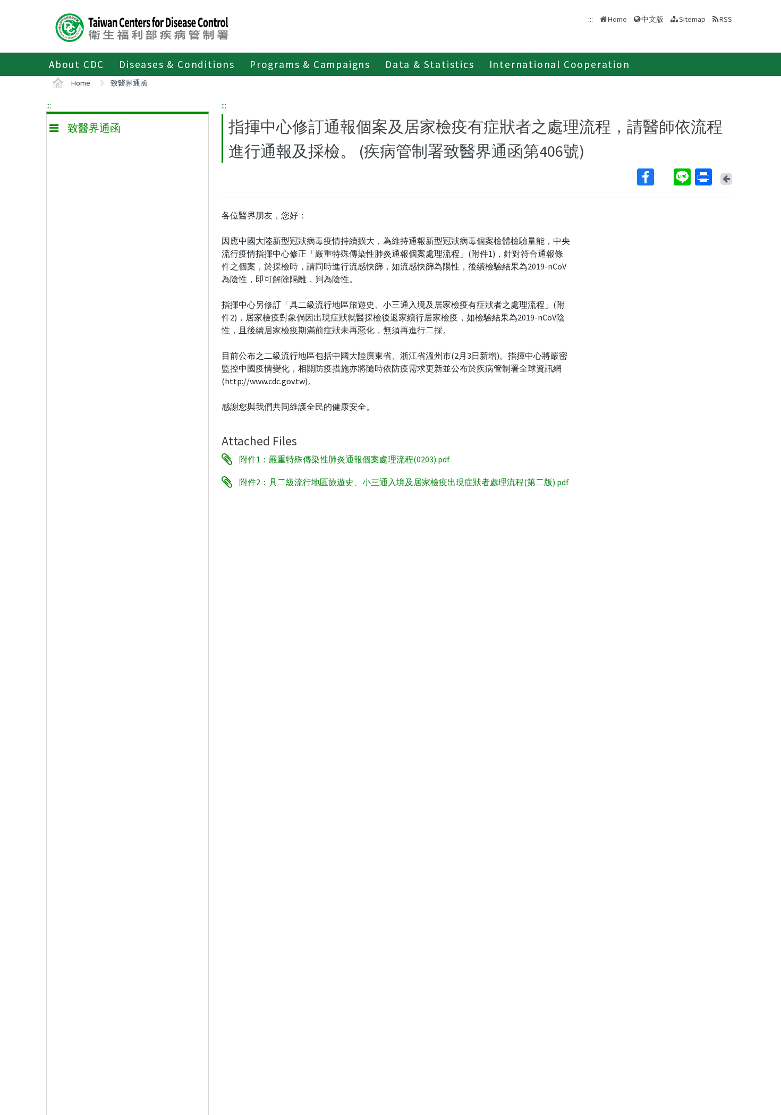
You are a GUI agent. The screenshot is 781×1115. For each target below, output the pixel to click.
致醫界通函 (129, 83)
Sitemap (692, 19)
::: (48, 105)
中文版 (652, 18)
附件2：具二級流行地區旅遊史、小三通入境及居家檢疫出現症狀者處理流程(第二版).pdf (404, 482)
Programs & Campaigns (310, 64)
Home (617, 19)
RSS (725, 19)
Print (704, 176)
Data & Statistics (429, 64)
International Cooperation (559, 64)
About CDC (76, 64)
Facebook (654, 176)
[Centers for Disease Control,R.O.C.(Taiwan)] (141, 26)
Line (683, 176)
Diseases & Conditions (177, 64)
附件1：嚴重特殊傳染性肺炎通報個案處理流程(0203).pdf (344, 459)
